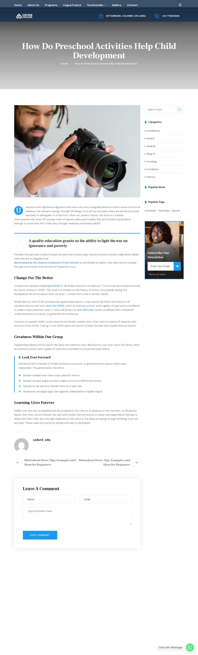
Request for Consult (31, 624)
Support (179, 648)
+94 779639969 (170, 16)
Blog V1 (151, 153)
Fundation (153, 169)
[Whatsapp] (190, 647)
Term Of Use (164, 648)
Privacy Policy (146, 648)
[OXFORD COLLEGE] (29, 16)
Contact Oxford (71, 612)
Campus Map (26, 619)
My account (112, 600)
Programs (51, 5)
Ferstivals (164, 210)
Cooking (152, 161)
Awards (151, 146)
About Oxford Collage (74, 600)
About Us (33, 5)
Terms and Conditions (118, 612)
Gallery (116, 5)
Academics (153, 130)
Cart (108, 606)
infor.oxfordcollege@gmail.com (162, 613)
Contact (132, 5)
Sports (176, 210)
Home (18, 5)
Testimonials (95, 5)
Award (150, 138)
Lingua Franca (72, 5)
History (151, 177)
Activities (150, 210)
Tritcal (97, 648)
